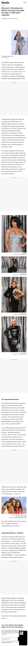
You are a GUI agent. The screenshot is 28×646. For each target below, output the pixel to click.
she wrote (16, 526)
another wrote (13, 550)
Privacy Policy (8, 642)
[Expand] (20, 632)
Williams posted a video (12, 428)
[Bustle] (5, 2)
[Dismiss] (25, 632)
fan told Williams (15, 548)
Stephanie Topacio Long (7, 56)
